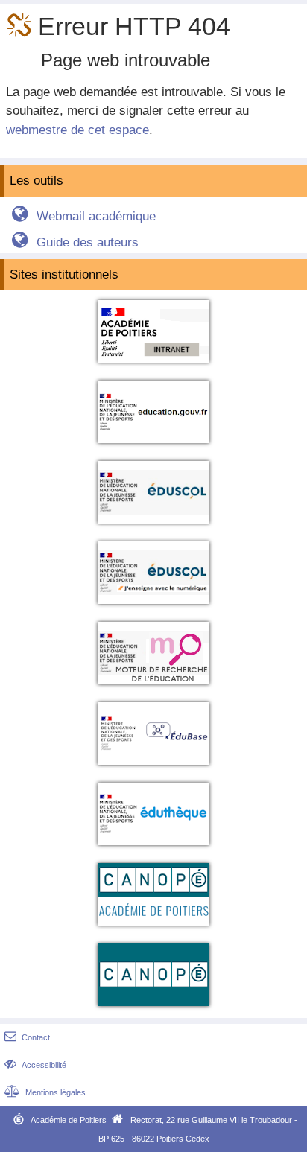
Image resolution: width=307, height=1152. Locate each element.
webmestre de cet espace (77, 130)
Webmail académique (83, 216)
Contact (27, 1037)
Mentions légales (45, 1092)
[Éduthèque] (153, 848)
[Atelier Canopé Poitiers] (153, 928)
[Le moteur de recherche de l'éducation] (153, 687)
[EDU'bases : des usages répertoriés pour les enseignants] (153, 767)
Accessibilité (35, 1064)
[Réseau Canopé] (153, 1009)
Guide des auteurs (75, 242)
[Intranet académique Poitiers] (153, 365)
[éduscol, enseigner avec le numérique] (153, 606)
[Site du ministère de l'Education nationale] (153, 446)
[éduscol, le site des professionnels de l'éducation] (153, 526)
